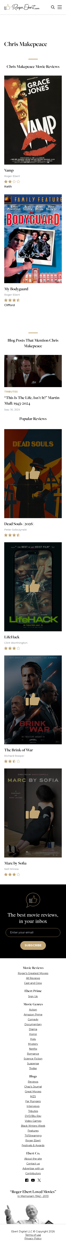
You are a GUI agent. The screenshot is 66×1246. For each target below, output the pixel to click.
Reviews (33, 1081)
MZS (33, 1096)
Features (33, 1130)
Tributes (33, 1111)
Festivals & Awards (33, 1145)
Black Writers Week (33, 1125)
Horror (33, 1034)
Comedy (33, 1019)
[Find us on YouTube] (33, 1180)
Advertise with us (33, 1168)
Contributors (33, 1173)
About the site (33, 1158)
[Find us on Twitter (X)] (39, 1180)
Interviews (33, 1106)
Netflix (33, 1048)
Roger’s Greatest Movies (33, 973)
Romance (33, 1053)
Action (33, 1009)
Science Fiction (33, 1058)
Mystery (33, 1044)
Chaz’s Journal (33, 1086)
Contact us (33, 1163)
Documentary (33, 1024)
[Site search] (53, 7)
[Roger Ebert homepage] (21, 7)
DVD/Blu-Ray (33, 1116)
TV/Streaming (33, 1135)
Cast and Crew (33, 983)
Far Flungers (33, 1101)
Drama (33, 1029)
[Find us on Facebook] (26, 1180)
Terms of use (33, 1235)
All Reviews (33, 978)
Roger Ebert (33, 1140)
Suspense (33, 1063)
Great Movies (33, 1091)
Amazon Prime (33, 1014)
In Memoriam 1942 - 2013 (33, 1196)
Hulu (33, 1039)
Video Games (33, 1121)
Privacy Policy (33, 1238)
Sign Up (33, 996)
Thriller (33, 1068)
